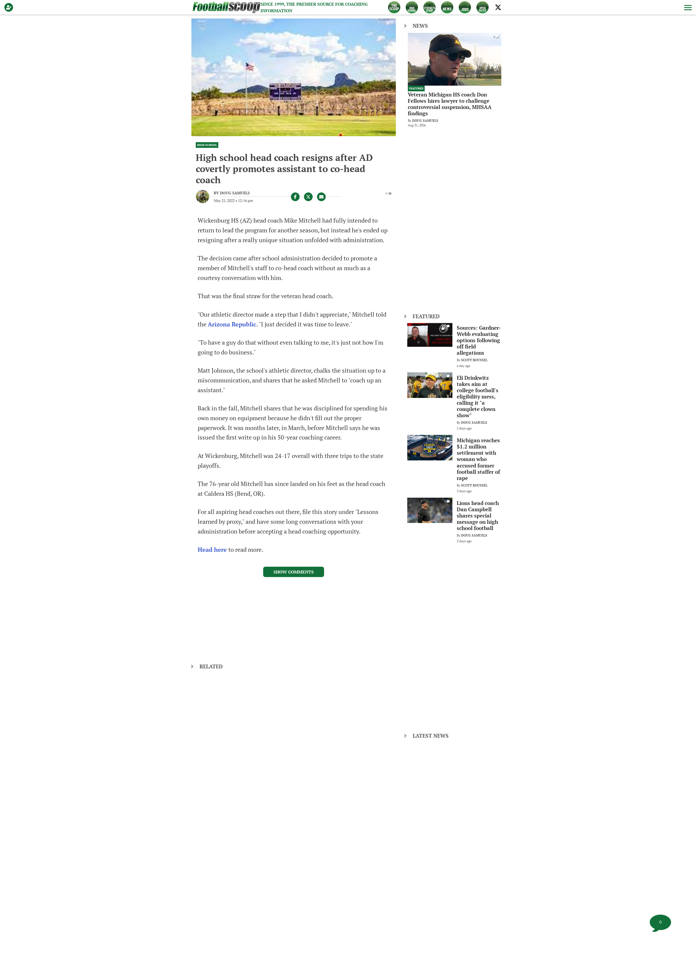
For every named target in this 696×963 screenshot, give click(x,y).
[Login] (9, 7)
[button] (687, 7)
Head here (213, 549)
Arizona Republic (232, 324)
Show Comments (294, 572)
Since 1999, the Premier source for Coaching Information (314, 7)
